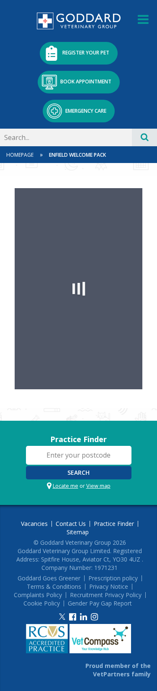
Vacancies (34, 524)
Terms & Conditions (54, 587)
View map (98, 485)
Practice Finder (78, 439)
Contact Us (71, 524)
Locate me (65, 485)
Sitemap (78, 532)
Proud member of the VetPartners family (118, 670)
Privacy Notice (108, 587)
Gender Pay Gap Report (100, 603)
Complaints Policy (38, 595)
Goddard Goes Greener (49, 578)
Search (78, 472)
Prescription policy (113, 578)
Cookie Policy (41, 603)
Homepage (19, 154)
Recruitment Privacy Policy (106, 595)
